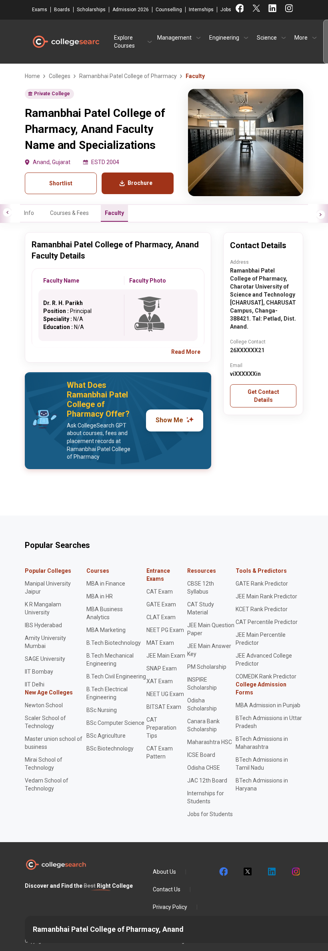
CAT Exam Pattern (159, 752)
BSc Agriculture (106, 735)
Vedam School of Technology (46, 784)
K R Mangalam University (43, 608)
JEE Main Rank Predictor (266, 596)
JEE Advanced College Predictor (264, 659)
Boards (62, 9)
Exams (39, 9)
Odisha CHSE (203, 767)
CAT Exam (159, 591)
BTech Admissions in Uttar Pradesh (269, 722)
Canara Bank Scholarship (203, 725)
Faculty (114, 213)
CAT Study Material (200, 608)
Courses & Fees (69, 213)
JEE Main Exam (165, 655)
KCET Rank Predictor (262, 609)
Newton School (44, 705)
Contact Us (166, 889)
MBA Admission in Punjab (268, 705)
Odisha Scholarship (202, 704)
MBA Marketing (106, 630)
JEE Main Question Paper (210, 629)
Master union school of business (53, 743)
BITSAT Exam (163, 707)
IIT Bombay (39, 671)
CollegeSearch (65, 41)
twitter (247, 871)
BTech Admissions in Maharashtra (262, 743)
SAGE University (45, 659)
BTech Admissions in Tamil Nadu (262, 763)
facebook (223, 871)
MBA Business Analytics (104, 613)
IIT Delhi (34, 684)
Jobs (225, 9)
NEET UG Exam (165, 694)
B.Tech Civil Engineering (116, 676)
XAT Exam (159, 681)
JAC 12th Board (207, 780)
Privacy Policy (170, 907)
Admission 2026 (130, 9)
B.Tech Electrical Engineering (107, 693)
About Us (164, 872)
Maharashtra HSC (209, 742)
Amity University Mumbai (45, 642)
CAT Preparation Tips (161, 727)
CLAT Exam (161, 617)
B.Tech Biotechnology (113, 643)
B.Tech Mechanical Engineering (110, 659)
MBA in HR (99, 596)
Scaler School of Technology (45, 722)
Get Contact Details (263, 396)
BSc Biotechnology (110, 748)
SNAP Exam (161, 668)
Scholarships (91, 9)
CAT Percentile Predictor (267, 622)
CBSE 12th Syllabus (200, 587)
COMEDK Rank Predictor (266, 676)
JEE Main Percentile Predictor (261, 639)
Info (29, 213)
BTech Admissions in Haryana (262, 784)
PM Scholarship (206, 667)
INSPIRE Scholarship (202, 683)
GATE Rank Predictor (262, 583)
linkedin (271, 871)
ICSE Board (201, 755)
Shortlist (60, 183)
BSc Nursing (101, 710)
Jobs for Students (210, 814)
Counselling (169, 9)
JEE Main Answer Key (209, 650)
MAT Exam (160, 643)
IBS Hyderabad (43, 625)
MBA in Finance (105, 583)
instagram (295, 871)
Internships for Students (205, 797)
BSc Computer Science (115, 723)
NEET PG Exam (165, 630)
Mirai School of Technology (43, 763)
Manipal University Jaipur (48, 587)
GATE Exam (161, 604)
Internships (201, 9)
